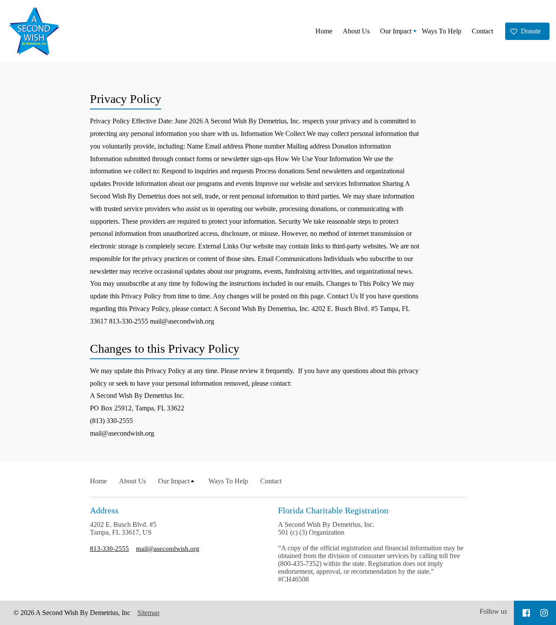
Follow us (493, 611)
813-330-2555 (109, 548)
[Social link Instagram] (544, 612)
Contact (482, 31)
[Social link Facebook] (526, 612)
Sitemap (148, 612)
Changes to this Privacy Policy (164, 348)
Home (323, 31)
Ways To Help (441, 31)
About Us (356, 31)
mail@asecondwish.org (167, 548)
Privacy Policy (125, 99)
